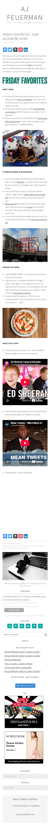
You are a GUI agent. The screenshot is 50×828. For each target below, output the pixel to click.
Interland (20, 182)
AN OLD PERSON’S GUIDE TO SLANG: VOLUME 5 (22, 671)
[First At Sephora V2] (24, 730)
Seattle (14, 548)
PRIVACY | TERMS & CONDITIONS (25, 799)
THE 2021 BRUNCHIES (13, 659)
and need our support (21, 293)
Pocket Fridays (16, 544)
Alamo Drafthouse (18, 546)
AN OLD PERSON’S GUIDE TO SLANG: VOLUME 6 (22, 656)
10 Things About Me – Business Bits (18, 667)
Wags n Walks (21, 548)
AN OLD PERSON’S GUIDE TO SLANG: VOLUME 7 (22, 652)
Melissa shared (10, 204)
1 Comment (21, 42)
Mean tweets (7, 548)
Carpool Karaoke (29, 546)
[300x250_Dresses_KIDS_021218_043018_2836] (24, 765)
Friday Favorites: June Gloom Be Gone (21, 36)
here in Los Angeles (24, 99)
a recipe (29, 207)
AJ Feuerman (25, 13)
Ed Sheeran (39, 546)
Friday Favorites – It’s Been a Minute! (18, 663)
